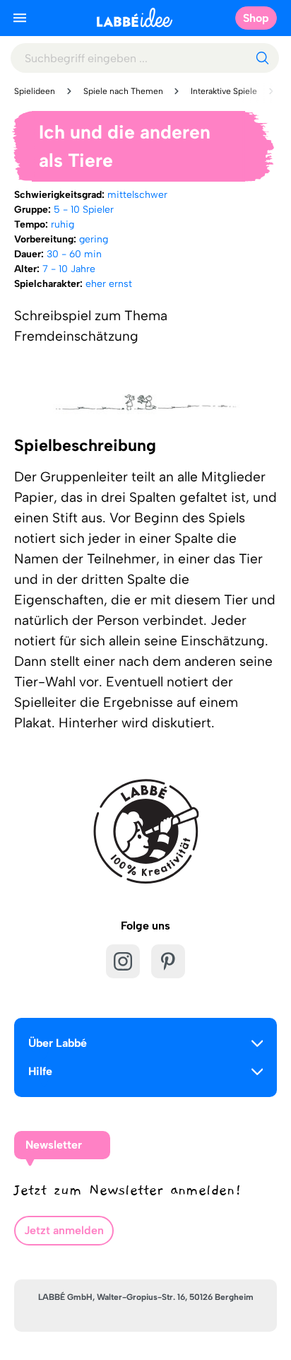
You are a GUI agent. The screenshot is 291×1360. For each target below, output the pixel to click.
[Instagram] (123, 961)
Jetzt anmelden (64, 1230)
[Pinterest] (168, 961)
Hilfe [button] (40, 1071)
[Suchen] (262, 58)
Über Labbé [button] (57, 1043)
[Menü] (20, 18)
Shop (256, 18)
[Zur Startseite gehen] (134, 17)
